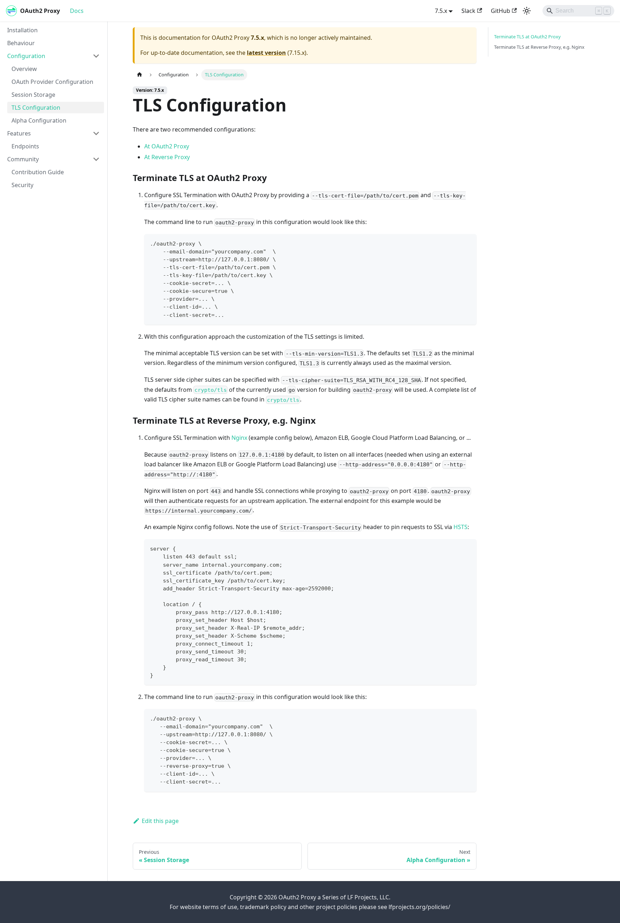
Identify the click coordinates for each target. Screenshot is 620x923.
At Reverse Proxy (167, 157)
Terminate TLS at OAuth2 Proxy (527, 36)
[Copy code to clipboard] (468, 243)
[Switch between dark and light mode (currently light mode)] (526, 10)
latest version (266, 53)
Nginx (239, 438)
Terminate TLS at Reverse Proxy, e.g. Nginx (539, 47)
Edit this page (160, 821)
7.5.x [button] (441, 11)
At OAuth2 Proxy (166, 146)
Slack (468, 11)
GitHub (500, 11)
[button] (53, 56)
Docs (77, 11)
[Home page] (139, 74)
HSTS (461, 527)
